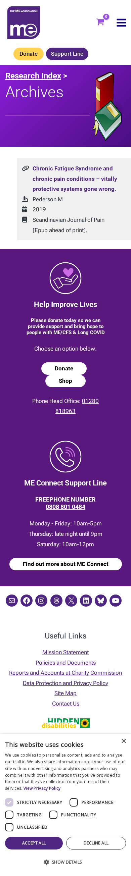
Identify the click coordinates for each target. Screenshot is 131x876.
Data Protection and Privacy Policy (65, 683)
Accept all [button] (34, 843)
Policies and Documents (66, 662)
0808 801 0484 (65, 506)
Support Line (67, 53)
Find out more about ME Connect (65, 564)
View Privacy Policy (42, 788)
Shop (65, 380)
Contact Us (65, 703)
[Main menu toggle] (121, 22)
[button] (65, 862)
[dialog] (65, 805)
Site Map (65, 693)
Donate (28, 53)
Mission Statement (65, 652)
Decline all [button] (96, 843)
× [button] (123, 741)
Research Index (33, 76)
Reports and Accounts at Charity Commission (65, 672)
